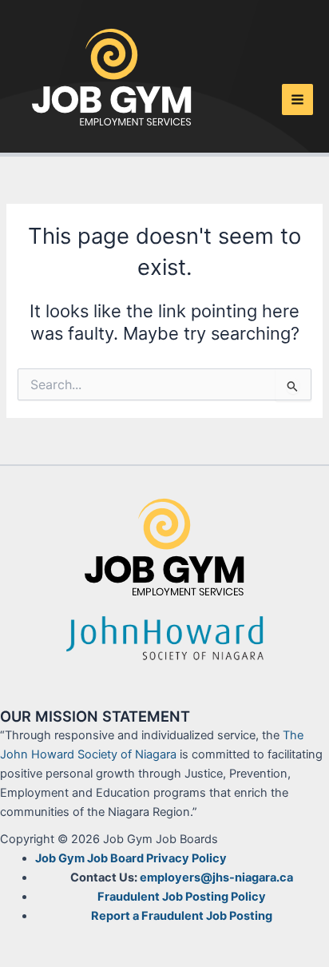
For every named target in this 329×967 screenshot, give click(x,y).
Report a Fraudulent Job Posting (181, 916)
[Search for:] (164, 385)
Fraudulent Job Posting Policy (181, 896)
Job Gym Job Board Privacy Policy (131, 858)
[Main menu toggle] (297, 99)
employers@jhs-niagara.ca (216, 877)
